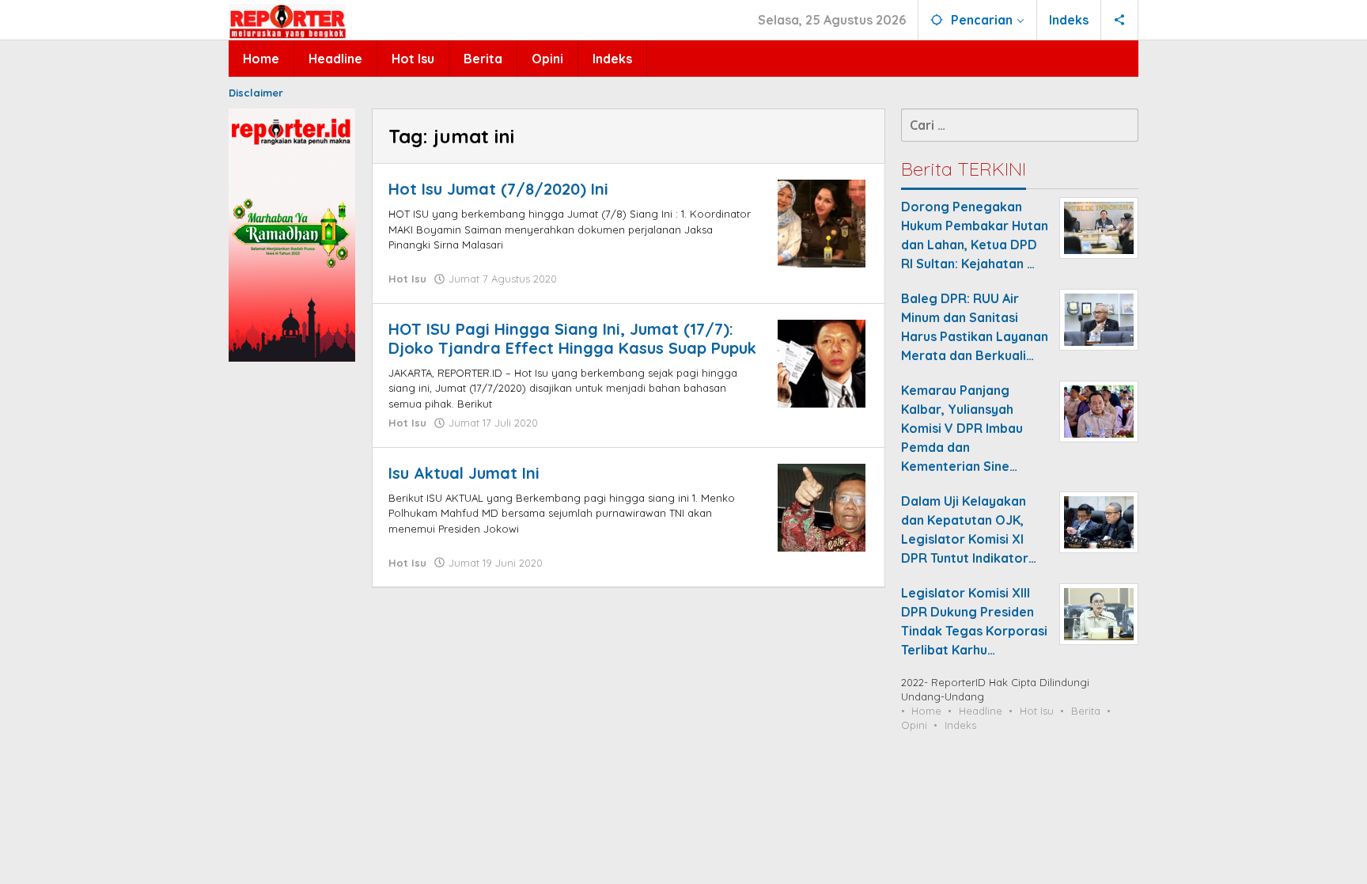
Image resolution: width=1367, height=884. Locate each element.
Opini (914, 725)
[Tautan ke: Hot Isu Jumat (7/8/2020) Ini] (821, 222)
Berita (1085, 710)
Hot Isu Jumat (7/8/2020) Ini (498, 189)
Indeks (960, 725)
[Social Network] (1119, 20)
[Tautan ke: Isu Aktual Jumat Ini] (821, 506)
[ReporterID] (287, 20)
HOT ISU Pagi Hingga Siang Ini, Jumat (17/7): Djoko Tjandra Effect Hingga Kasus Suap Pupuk (572, 338)
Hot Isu (407, 278)
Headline (980, 710)
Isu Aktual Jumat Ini (464, 473)
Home (926, 710)
